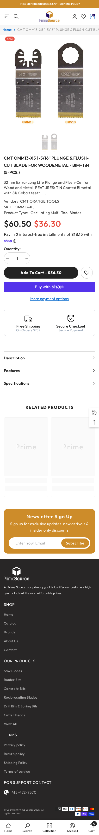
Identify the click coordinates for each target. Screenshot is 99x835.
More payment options (49, 298)
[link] (26, 480)
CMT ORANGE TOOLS (39, 201)
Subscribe (75, 543)
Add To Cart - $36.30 (41, 272)
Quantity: (12, 248)
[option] (49, 4)
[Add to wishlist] (87, 273)
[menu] (7, 16)
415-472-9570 (24, 792)
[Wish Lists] (83, 16)
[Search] (16, 16)
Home (7, 29)
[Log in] (74, 16)
